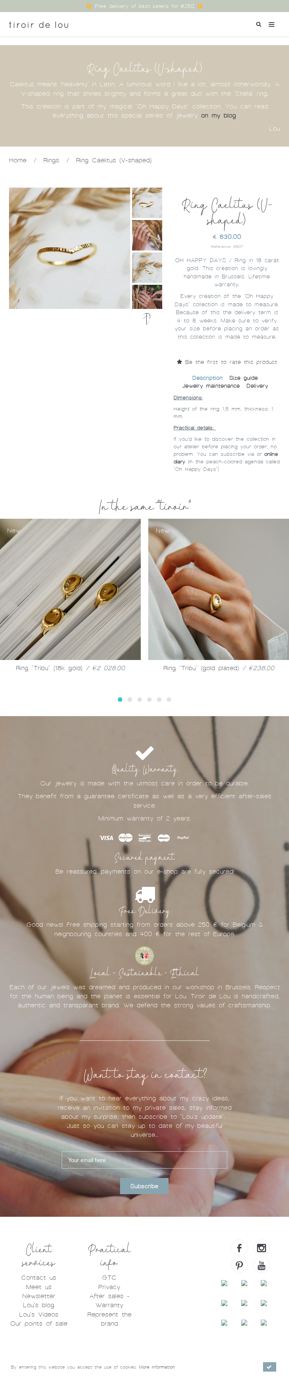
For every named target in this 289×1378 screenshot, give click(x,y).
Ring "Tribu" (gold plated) (218, 668)
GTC (109, 1277)
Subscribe (144, 1186)
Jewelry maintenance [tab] (211, 385)
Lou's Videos (38, 1314)
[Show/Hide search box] (258, 23)
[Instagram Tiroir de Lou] (261, 1247)
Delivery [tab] (257, 385)
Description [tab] (207, 377)
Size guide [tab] (243, 377)
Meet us (39, 1287)
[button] (120, 699)
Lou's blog (38, 1305)
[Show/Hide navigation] (271, 24)
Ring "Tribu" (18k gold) (70, 668)
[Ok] (269, 1367)
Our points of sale (38, 1323)
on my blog (218, 115)
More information (157, 1367)
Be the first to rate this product (229, 362)
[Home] (38, 22)
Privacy (109, 1287)
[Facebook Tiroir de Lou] (239, 1247)
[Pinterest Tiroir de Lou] (239, 1265)
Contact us (38, 1277)
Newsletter (38, 1296)
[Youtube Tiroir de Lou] (261, 1265)
